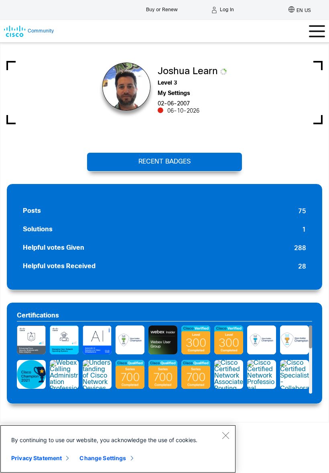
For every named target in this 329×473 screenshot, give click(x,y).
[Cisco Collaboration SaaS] (130, 374)
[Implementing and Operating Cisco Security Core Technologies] (228, 339)
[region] (118, 449)
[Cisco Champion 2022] (294, 339)
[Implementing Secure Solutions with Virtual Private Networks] (195, 339)
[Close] (225, 435)
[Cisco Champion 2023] (261, 339)
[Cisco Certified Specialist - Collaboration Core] (294, 374)
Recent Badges (164, 162)
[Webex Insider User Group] (162, 339)
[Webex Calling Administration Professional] (64, 374)
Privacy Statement (36, 458)
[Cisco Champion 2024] (130, 339)
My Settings (174, 93)
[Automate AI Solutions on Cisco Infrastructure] (97, 339)
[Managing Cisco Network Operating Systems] (64, 339)
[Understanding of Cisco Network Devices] (97, 374)
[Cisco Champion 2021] (31, 374)
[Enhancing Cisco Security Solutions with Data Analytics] (31, 339)
